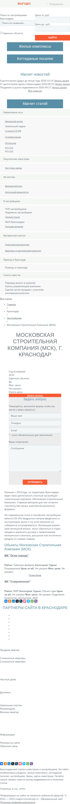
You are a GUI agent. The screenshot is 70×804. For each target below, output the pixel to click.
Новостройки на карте (12, 726)
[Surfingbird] (28, 601)
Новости (4, 716)
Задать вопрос (35, 395)
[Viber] (35, 601)
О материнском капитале (17, 245)
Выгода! (24, 3)
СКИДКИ (4, 731)
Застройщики (14, 318)
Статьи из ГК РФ (13, 131)
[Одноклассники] (9, 601)
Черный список (12, 217)
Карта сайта (6, 755)
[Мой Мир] (13, 601)
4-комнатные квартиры (12, 671)
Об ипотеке (10, 143)
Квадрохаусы (7, 702)
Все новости (35, 91)
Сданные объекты (13, 33)
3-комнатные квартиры (12, 666)
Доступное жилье (13, 168)
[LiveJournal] (20, 601)
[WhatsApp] (32, 601)
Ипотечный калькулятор (17, 192)
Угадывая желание (14, 227)
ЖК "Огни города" (16, 555)
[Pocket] (24, 601)
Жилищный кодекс (14, 121)
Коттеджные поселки (11, 684)
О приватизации (13, 137)
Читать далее (61, 80)
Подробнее (35, 575)
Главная (11, 304)
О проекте (5, 760)
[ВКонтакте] (5, 601)
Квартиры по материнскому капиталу (23, 251)
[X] (17, 601)
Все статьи (6, 298)
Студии (4, 654)
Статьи (4, 721)
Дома (3, 689)
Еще (2, 675)
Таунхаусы (6, 697)
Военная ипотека (13, 186)
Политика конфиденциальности (17, 802)
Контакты (5, 751)
